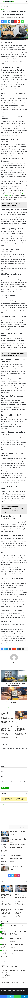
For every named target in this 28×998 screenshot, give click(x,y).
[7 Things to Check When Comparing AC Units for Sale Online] (5, 868)
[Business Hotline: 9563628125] (5, 927)
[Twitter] (5, 649)
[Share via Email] (20, 649)
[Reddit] (15, 649)
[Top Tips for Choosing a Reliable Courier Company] (21, 715)
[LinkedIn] (7, 649)
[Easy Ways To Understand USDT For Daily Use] (5, 934)
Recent (4, 827)
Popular (13, 827)
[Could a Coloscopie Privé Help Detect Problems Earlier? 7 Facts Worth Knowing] (5, 839)
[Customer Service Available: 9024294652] (5, 946)
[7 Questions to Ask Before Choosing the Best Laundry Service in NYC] (5, 953)
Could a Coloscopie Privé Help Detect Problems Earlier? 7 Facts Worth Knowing (18, 839)
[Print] (23, 649)
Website (3, 776)
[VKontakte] (18, 649)
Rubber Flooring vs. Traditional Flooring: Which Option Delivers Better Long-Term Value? (18, 846)
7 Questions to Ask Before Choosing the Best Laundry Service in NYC (16, 952)
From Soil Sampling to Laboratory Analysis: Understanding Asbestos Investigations (20, 912)
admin (4, 17)
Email (2, 771)
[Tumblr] (10, 649)
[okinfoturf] (8, 1)
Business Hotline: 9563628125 (17, 925)
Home (3, 6)
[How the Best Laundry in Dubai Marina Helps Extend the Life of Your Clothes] (5, 833)
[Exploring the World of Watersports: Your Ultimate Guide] (5, 940)
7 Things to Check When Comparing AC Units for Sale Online (17, 868)
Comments (22, 827)
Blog (7, 6)
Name (2, 766)
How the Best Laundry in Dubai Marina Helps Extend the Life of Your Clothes (18, 833)
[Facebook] (2, 649)
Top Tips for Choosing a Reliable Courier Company (21, 721)
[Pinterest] (13, 649)
